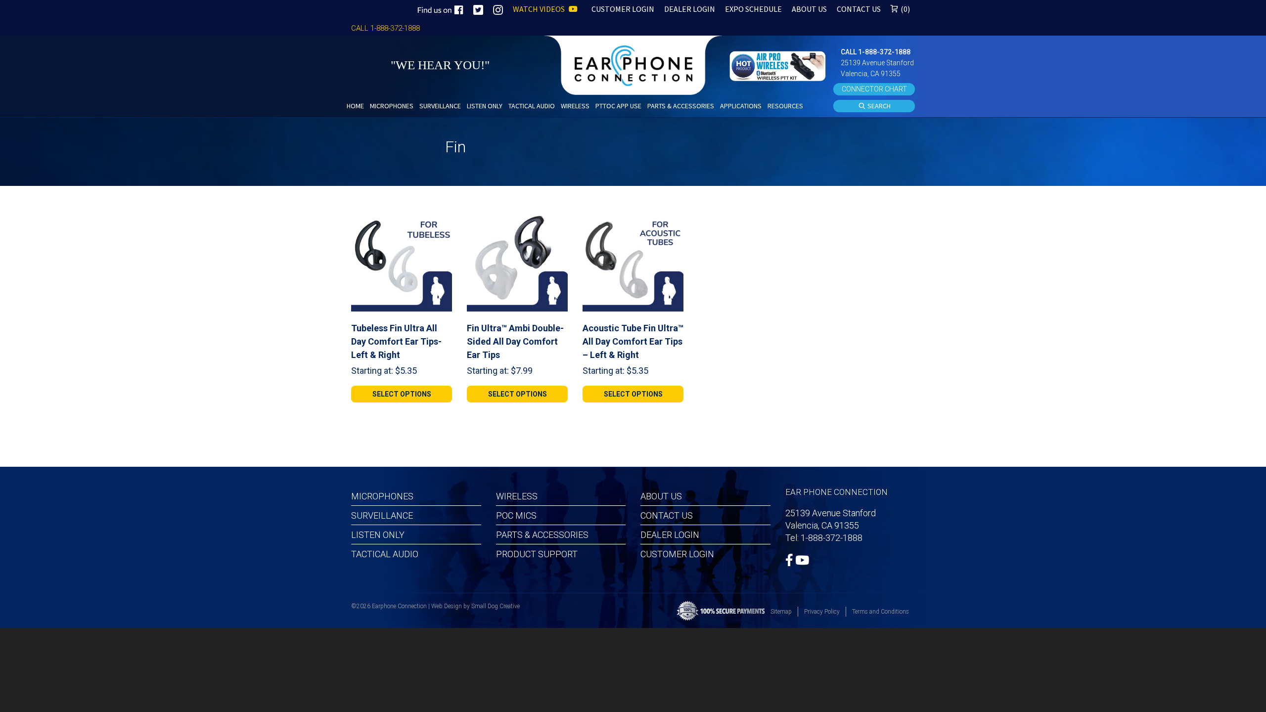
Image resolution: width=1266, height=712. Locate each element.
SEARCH (878, 105)
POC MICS (516, 515)
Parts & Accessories (542, 535)
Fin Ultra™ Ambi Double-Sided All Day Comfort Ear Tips (515, 341)
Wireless (517, 496)
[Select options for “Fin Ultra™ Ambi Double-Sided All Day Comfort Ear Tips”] (556, 222)
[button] (778, 65)
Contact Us (666, 515)
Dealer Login (669, 535)
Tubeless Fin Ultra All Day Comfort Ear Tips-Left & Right (396, 341)
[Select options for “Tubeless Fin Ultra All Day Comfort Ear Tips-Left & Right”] (440, 222)
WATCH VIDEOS (539, 9)
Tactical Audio (384, 554)
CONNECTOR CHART (874, 89)
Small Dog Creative (495, 606)
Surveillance (382, 515)
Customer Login (677, 554)
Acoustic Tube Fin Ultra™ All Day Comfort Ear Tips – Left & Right (633, 341)
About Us (661, 496)
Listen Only (378, 535)
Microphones (382, 496)
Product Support (537, 554)
